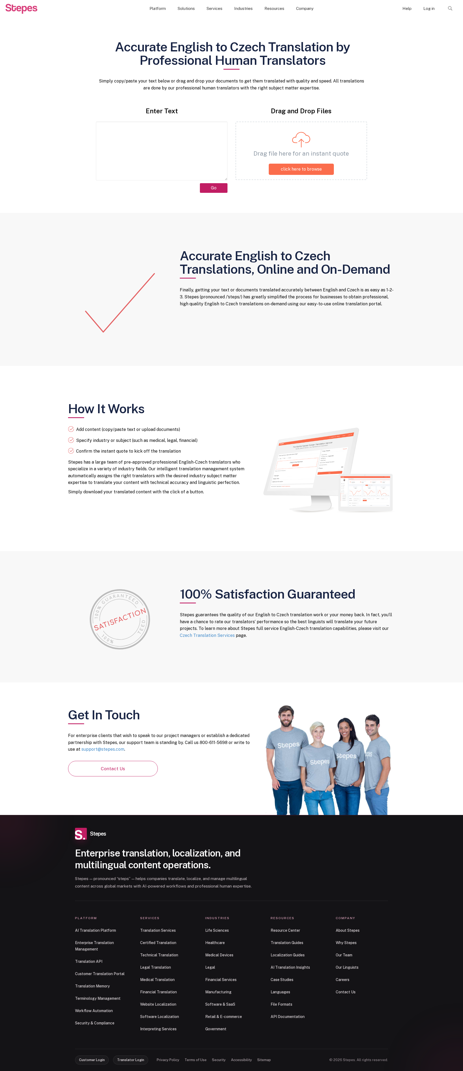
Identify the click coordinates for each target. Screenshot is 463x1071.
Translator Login (130, 1060)
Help (407, 8)
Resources (274, 8)
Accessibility (241, 1060)
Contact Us (113, 768)
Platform (158, 8)
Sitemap (264, 1060)
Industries (243, 8)
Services (214, 8)
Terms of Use (196, 1060)
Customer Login (92, 1060)
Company (304, 8)
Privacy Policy (168, 1060)
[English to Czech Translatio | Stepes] (21, 9)
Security (219, 1060)
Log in (429, 8)
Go (213, 187)
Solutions (186, 8)
